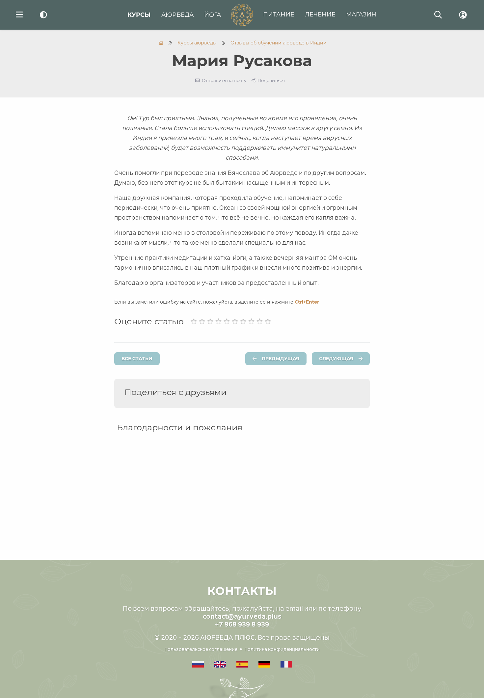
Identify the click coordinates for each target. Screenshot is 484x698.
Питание (278, 14)
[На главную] (161, 43)
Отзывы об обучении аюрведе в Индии (278, 43)
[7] (243, 321)
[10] (268, 321)
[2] (202, 321)
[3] (210, 321)
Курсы (139, 14)
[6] (235, 321)
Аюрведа (177, 14)
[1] (194, 321)
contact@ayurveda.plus (242, 616)
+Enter (307, 302)
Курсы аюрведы (197, 43)
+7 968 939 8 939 (242, 624)
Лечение (320, 14)
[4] (218, 321)
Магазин (361, 14)
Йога (212, 14)
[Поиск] (438, 15)
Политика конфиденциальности (282, 649)
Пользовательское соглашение (200, 649)
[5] (227, 321)
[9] (259, 321)
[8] (251, 321)
